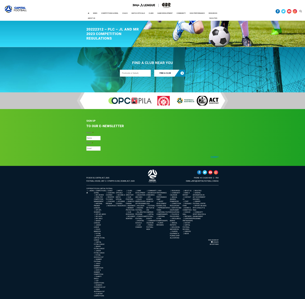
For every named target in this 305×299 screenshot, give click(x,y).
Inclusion (140, 206)
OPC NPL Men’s (101, 214)
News (92, 191)
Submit (215, 157)
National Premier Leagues (98, 206)
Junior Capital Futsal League (99, 238)
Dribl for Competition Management (99, 199)
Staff (186, 201)
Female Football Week (149, 227)
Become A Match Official (120, 197)
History (187, 223)
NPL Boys (99, 216)
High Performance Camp (161, 197)
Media (186, 233)
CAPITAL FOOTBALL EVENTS (150, 216)
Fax (217, 178)
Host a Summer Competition (98, 272)
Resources (112, 206)
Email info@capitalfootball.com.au (202, 181)
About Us (187, 191)
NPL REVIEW (100, 195)
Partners (187, 216)
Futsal (98, 233)
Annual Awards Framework (174, 199)
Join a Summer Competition (98, 266)
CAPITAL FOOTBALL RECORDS (186, 227)
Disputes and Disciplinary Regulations (175, 210)
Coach (110, 191)
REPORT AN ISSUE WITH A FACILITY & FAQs (199, 208)
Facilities (198, 191)
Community (152, 191)
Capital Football (16, 9)
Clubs (130, 191)
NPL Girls (99, 218)
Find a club (165, 73)
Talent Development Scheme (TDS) (161, 204)
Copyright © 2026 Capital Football (99, 188)
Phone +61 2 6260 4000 (203, 178)
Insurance (131, 206)
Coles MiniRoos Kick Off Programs (140, 201)
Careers (187, 231)
